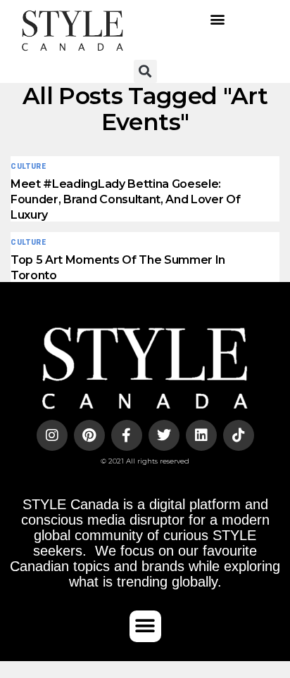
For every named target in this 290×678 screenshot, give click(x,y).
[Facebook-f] (126, 435)
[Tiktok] (238, 435)
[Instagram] (52, 435)
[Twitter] (164, 435)
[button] (217, 19)
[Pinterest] (89, 435)
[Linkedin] (201, 435)
